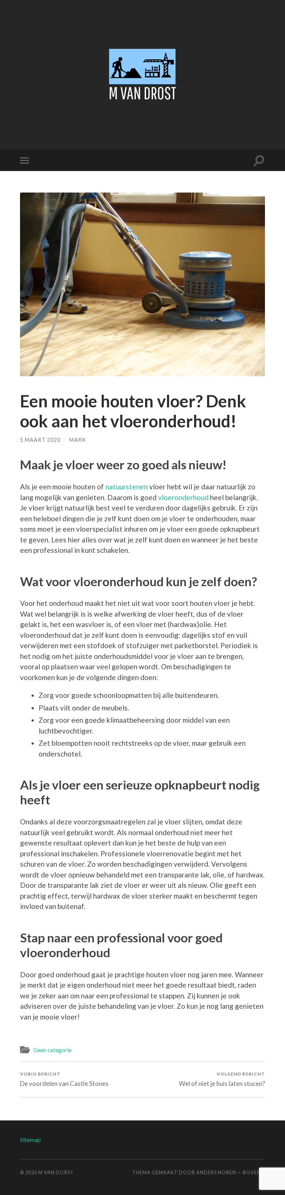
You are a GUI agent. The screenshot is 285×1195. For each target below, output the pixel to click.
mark (77, 440)
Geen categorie (52, 1050)
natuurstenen (126, 486)
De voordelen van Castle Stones (64, 1079)
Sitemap (30, 1139)
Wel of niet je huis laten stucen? (222, 1079)
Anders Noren (216, 1172)
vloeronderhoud (183, 497)
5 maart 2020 (40, 440)
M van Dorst (56, 1172)
